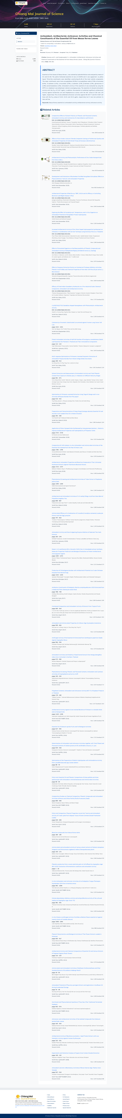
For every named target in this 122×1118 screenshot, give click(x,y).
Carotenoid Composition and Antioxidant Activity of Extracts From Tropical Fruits (76, 606)
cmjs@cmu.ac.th (84, 1103)
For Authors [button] (61, 3)
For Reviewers (75, 3)
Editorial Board (50, 1097)
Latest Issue (66, 1101)
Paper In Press (66, 1103)
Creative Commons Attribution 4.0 (23, 1105)
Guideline (49, 1105)
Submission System (51, 1107)
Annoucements (50, 1103)
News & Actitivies (51, 1101)
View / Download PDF (23, 33)
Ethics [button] (67, 3)
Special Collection (67, 1107)
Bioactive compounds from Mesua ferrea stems (66, 832)
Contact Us (103, 3)
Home (44, 3)
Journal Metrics (50, 1099)
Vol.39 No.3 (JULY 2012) (50, 45)
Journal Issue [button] (83, 3)
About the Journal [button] (51, 3)
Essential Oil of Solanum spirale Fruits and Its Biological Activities (71, 726)
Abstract (20, 41)
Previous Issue (66, 1105)
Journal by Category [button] (93, 3)
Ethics (64, 1094)
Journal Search (66, 1099)
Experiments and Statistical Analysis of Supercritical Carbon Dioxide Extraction (75, 1053)
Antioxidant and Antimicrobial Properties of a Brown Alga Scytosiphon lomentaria (76, 623)
